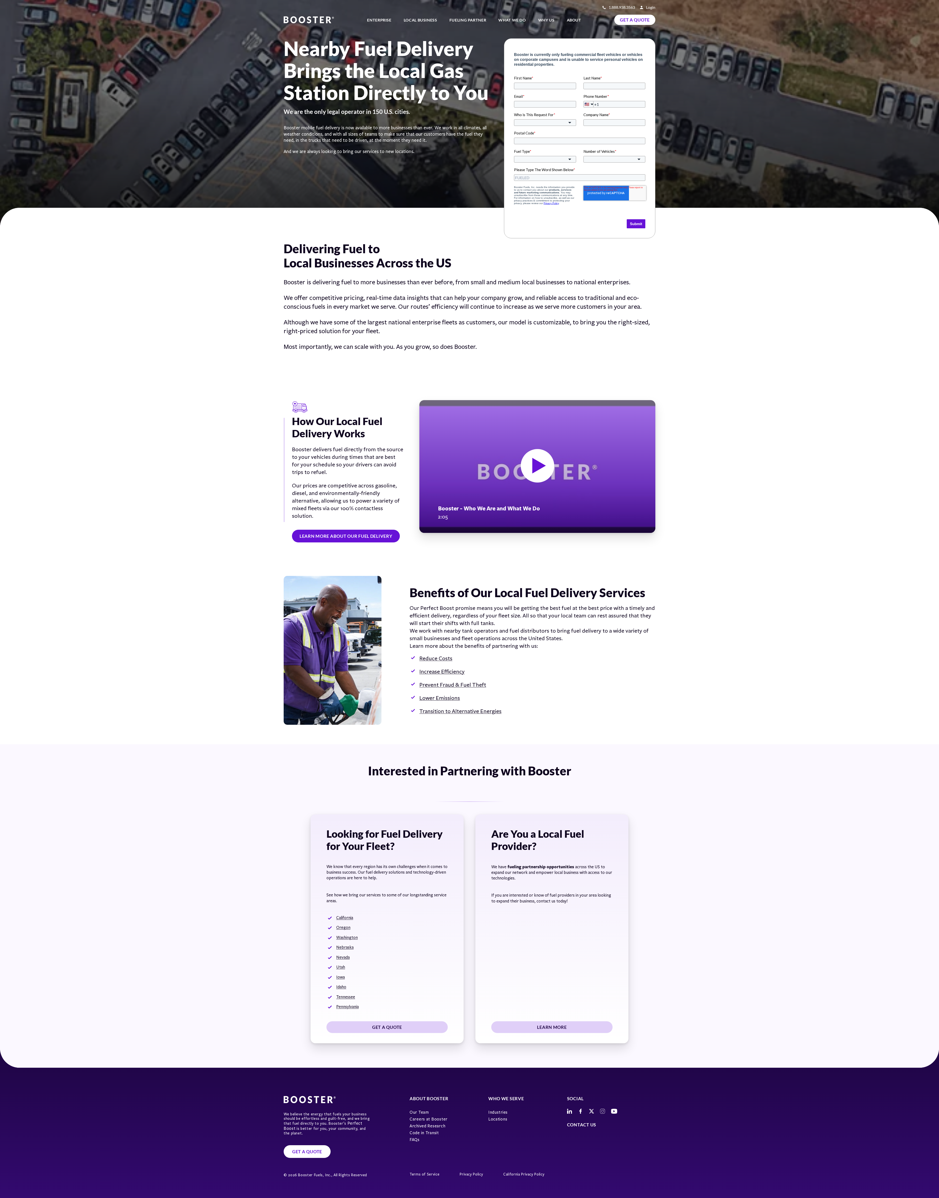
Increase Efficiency (442, 671)
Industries (498, 1112)
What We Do (512, 20)
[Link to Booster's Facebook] (580, 1111)
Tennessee (345, 997)
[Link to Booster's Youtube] (614, 1111)
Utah (340, 967)
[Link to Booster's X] (591, 1111)
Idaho (341, 986)
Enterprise (379, 20)
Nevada (343, 957)
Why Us (546, 20)
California (344, 917)
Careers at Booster (428, 1119)
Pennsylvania (347, 1006)
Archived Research (427, 1126)
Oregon (343, 927)
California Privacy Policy (523, 1174)
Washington (347, 937)
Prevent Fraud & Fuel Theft (452, 684)
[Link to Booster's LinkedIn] (569, 1111)
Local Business (420, 20)
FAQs (415, 1139)
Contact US (581, 1124)
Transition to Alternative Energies (460, 711)
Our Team (419, 1112)
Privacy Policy (471, 1174)
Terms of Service (424, 1174)
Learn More (552, 1027)
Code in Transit (424, 1132)
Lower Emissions (439, 698)
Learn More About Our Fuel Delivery (346, 536)
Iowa (340, 977)
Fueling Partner (467, 20)
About (574, 20)
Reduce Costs (435, 658)
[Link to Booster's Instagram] (602, 1111)
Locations (497, 1119)
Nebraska (345, 947)
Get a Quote (635, 19)
